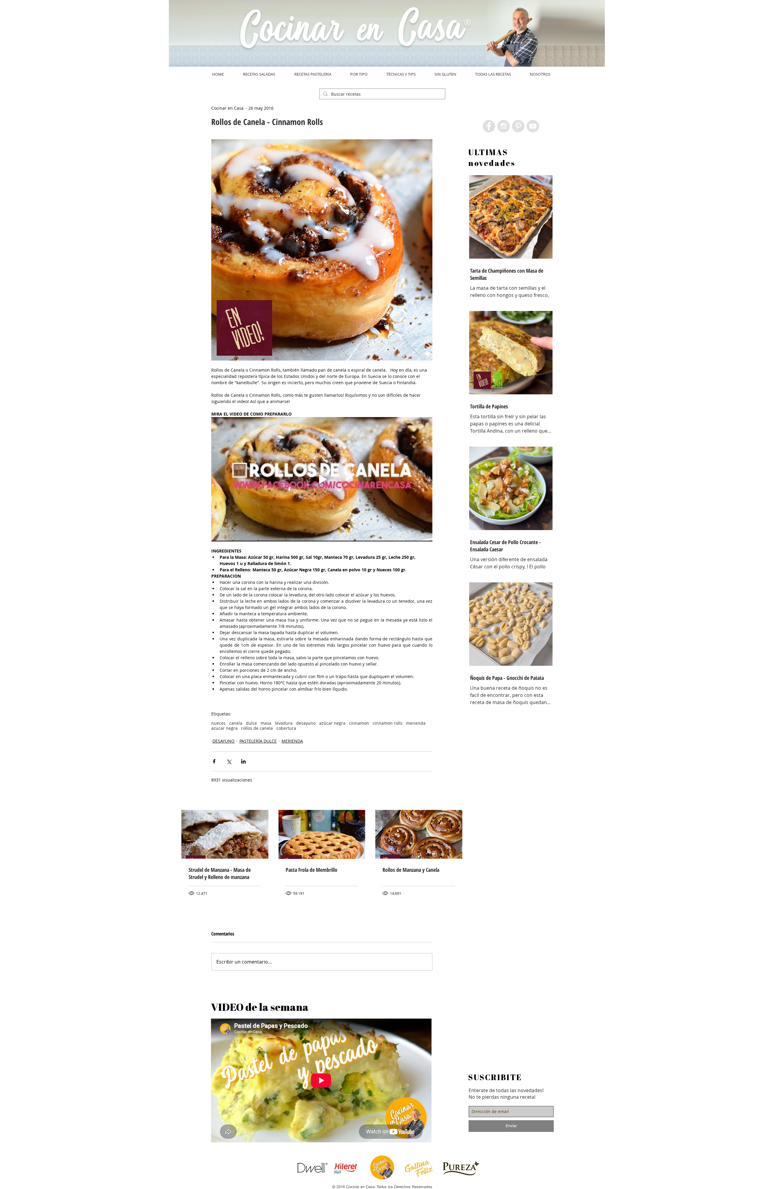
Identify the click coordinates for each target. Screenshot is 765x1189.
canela (235, 723)
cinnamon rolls (388, 723)
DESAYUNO (223, 741)
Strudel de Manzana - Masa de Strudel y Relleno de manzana (220, 873)
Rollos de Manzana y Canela (410, 869)
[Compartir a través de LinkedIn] (243, 761)
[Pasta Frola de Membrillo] (322, 834)
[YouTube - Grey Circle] (533, 126)
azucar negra (224, 728)
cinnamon (359, 723)
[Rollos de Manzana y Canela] (418, 834)
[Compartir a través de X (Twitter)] (229, 761)
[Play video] (321, 479)
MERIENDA (292, 741)
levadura (284, 723)
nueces (218, 723)
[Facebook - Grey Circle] (489, 126)
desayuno (306, 723)
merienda (416, 723)
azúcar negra (332, 723)
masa (266, 723)
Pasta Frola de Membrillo (311, 869)
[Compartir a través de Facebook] (214, 761)
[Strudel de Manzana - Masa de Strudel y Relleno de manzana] (224, 834)
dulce (251, 723)
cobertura (286, 728)
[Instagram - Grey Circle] (503, 126)
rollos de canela (257, 728)
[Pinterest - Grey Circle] (518, 126)
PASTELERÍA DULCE (258, 741)
